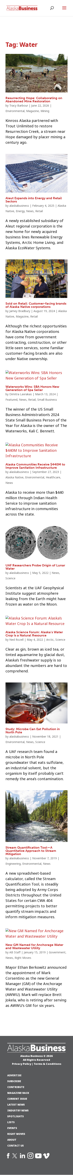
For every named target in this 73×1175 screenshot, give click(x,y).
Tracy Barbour (18, 106)
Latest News (16, 1105)
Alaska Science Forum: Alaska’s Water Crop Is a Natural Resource (34, 633)
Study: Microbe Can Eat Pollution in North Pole (32, 730)
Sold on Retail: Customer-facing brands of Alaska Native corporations (35, 305)
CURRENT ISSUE (17, 1099)
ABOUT (11, 1140)
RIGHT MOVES (16, 1134)
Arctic (50, 640)
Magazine (32, 111)
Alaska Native (14, 477)
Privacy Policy (21, 1064)
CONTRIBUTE (15, 1087)
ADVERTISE (14, 1075)
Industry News (18, 1110)
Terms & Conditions (47, 1064)
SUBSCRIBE (14, 1081)
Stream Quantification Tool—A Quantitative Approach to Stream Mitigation (30, 851)
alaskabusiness (19, 206)
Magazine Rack (18, 1093)
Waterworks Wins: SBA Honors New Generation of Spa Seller (32, 388)
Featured (11, 400)
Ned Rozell (16, 640)
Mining (45, 111)
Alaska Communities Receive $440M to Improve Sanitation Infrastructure (35, 466)
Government (57, 952)
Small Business (47, 400)
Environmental (15, 111)
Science (10, 578)
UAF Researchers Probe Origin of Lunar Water (35, 566)
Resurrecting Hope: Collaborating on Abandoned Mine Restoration (33, 99)
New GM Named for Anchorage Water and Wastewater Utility (34, 946)
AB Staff (14, 952)
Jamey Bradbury (19, 311)
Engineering (13, 864)
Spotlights (15, 1116)
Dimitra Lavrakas (20, 394)
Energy (20, 211)
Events (12, 1128)
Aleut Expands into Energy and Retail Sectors (33, 199)
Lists (11, 1122)
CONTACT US (15, 1146)
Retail (39, 211)
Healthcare (53, 477)
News (30, 211)
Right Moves (23, 958)
